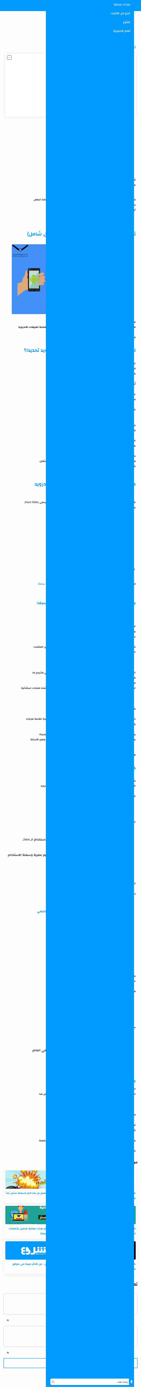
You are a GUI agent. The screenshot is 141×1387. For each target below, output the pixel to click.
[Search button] (53, 1382)
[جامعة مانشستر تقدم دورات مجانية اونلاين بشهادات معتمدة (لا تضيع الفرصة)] (37, 1215)
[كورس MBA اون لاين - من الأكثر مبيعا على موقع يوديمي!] (37, 1250)
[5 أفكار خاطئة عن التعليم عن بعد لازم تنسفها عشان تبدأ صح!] (37, 1179)
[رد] (7, 1319)
